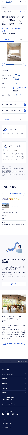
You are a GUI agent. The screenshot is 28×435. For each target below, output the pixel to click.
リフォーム (9, 361)
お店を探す (14, 284)
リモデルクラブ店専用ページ (8, 404)
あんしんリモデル (6, 369)
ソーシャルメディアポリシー (7, 427)
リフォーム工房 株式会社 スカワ (13, 30)
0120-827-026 (14, 206)
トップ (2, 361)
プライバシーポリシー (6, 423)
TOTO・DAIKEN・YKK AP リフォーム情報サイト (8, 398)
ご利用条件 (4, 419)
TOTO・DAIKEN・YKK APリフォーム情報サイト (13, 344)
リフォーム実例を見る (18, 361)
